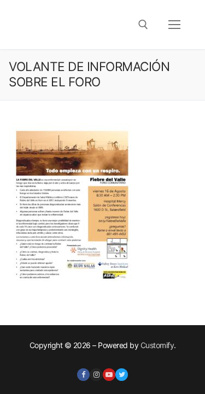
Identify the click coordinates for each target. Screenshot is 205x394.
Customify (157, 345)
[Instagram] (96, 374)
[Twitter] (121, 374)
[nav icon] (174, 24)
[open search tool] (143, 25)
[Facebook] (83, 374)
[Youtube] (109, 374)
